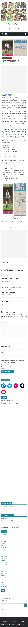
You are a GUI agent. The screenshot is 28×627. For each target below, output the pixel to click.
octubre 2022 (4, 567)
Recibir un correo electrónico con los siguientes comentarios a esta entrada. (12, 361)
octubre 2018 (4, 577)
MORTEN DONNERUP (5, 511)
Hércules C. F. (16, 103)
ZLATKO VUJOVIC (4, 508)
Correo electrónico (6, 346)
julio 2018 (3, 579)
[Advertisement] (14, 79)
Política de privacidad (5, 609)
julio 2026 (3, 536)
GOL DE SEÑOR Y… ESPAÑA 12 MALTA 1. (15, 266)
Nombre (3, 340)
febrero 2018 (4, 586)
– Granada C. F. (8, 155)
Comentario (4, 322)
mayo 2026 (3, 541)
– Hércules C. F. (8, 153)
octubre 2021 (4, 569)
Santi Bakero (6, 123)
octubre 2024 (4, 562)
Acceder (3, 594)
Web (2, 352)
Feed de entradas (5, 596)
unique (2, 525)
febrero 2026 (4, 547)
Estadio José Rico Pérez (14, 116)
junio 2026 (3, 539)
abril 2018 (3, 584)
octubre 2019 (4, 573)
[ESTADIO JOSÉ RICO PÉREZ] (14, 274)
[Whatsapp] (11, 95)
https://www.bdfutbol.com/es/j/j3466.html (15, 221)
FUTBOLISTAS (9, 58)
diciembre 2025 (4, 552)
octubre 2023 (4, 564)
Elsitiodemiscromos (17, 64)
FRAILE (12, 520)
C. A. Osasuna (13, 118)
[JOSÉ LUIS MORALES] (14, 287)
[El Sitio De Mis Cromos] (2, 34)
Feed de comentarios (5, 598)
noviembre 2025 (4, 554)
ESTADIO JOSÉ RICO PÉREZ (10, 279)
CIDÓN (8, 518)
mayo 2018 (3, 582)
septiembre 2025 (4, 558)
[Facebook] (3, 95)
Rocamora (19, 137)
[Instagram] (9, 95)
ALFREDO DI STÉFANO (10, 525)
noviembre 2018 (4, 575)
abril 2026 (3, 543)
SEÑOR (2, 506)
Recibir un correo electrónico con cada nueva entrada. (12, 367)
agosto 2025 (3, 560)
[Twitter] (6, 95)
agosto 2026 (3, 534)
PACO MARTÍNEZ (14, 527)
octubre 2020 (4, 571)
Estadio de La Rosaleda (16, 129)
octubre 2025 (4, 556)
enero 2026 (3, 549)
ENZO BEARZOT (6, 262)
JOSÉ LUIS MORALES (8, 292)
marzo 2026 (3, 545)
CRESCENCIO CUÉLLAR (9, 301)
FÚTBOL (4, 58)
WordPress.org (4, 600)
